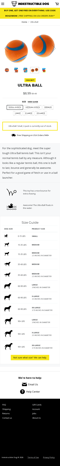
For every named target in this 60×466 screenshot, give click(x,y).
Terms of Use (33, 457)
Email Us (33, 384)
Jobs (34, 413)
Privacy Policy (49, 457)
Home (24, 22)
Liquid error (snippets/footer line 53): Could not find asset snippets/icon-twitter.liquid (23, 438)
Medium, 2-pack (33, 107)
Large (18, 113)
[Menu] (2, 4)
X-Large (28, 113)
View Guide (33, 102)
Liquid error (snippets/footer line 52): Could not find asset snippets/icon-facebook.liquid (9, 438)
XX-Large (41, 113)
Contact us (7, 417)
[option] (30, 48)
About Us (36, 417)
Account (36, 409)
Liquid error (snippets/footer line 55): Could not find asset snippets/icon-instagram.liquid (51, 438)
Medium (48, 107)
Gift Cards (37, 404)
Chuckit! (30, 80)
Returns (6, 413)
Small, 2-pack (14, 107)
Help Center (33, 391)
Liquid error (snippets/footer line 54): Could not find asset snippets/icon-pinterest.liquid (37, 438)
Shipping (6, 409)
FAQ (4, 404)
